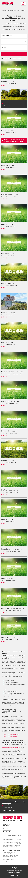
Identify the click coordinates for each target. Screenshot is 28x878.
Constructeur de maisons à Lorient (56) (11, 846)
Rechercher (14, 54)
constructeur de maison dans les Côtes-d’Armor (11, 747)
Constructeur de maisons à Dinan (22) (11, 838)
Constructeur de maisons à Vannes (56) (11, 845)
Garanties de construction (8, 859)
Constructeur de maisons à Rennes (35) (11, 842)
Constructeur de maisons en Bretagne (9, 10)
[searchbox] (13, 36)
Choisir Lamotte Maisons (8, 858)
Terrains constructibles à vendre (9, 853)
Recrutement (14, 874)
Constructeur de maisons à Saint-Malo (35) (12, 843)
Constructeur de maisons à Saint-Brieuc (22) (12, 839)
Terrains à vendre (20, 10)
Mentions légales (14, 869)
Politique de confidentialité (14, 870)
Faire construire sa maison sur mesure (11, 855)
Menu (23, 4)
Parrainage (5, 861)
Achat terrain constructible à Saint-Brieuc (12, 734)
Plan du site (14, 867)
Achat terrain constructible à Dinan (10, 736)
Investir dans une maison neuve (9, 856)
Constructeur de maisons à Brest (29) (11, 841)
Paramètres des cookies (14, 872)
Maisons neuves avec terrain (9, 852)
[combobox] (14, 36)
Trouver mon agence (7, 810)
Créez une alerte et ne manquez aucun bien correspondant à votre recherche (14, 140)
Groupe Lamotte (14, 875)
